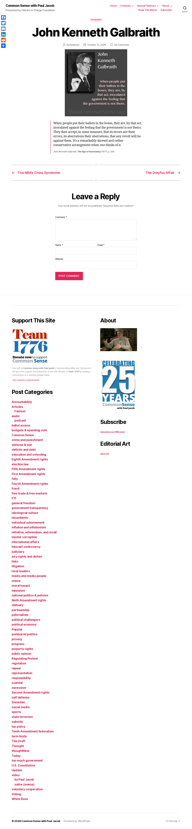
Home (113, 5)
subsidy (17, 721)
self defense (20, 697)
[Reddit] (3, 40)
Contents (125, 5)
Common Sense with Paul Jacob (30, 5)
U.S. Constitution (23, 765)
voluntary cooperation (27, 789)
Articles (17, 407)
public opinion (21, 653)
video (16, 775)
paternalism (20, 615)
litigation (18, 566)
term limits (19, 736)
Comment (61, 217)
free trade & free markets (29, 493)
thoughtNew (20, 751)
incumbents (20, 517)
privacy (17, 639)
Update (17, 770)
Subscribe (166, 9)
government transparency (30, 508)
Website (59, 259)
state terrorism (22, 717)
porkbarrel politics (25, 634)
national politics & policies (30, 595)
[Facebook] (3, 17)
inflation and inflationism (29, 527)
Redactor (74, 44)
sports (16, 712)
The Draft (18, 741)
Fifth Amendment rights (28, 469)
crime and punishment (27, 440)
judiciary (18, 551)
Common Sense (23, 435)
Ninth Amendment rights (29, 600)
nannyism (18, 590)
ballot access (21, 425)
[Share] (3, 45)
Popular (17, 629)
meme (16, 581)
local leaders (21, 571)
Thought (96, 19)
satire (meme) (24, 784)
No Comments (121, 44)
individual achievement (28, 522)
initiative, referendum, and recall (34, 532)
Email (100, 245)
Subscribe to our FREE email (112, 432)
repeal (16, 668)
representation (22, 673)
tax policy (18, 726)
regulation (19, 663)
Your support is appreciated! (25, 379)
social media (21, 707)
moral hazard (21, 585)
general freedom (23, 503)
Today (16, 755)
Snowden (18, 702)
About (165, 5)
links (15, 561)
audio (16, 416)
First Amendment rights (28, 474)
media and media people (29, 576)
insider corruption (24, 537)
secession (19, 687)
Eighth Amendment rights (30, 459)
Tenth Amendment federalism (33, 731)
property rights (22, 649)
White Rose (20, 799)
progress (18, 644)
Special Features (146, 5)
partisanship (20, 610)
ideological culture (25, 513)
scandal (17, 683)
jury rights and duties (27, 556)
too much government (27, 760)
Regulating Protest (25, 658)
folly (15, 479)
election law (20, 464)
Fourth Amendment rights (30, 483)
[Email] (3, 29)
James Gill (104, 454)
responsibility (21, 678)
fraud (15, 488)
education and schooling (29, 454)
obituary (17, 605)
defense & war (22, 445)
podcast (20, 420)
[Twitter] (3, 23)
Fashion (19, 411)
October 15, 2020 (96, 44)
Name (59, 245)
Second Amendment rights (31, 692)
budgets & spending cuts (29, 430)
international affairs (25, 542)
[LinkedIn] (3, 34)
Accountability (22, 402)
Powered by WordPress (77, 821)
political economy (24, 624)
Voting (16, 794)
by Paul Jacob (24, 779)
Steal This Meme (147, 9)
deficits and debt (24, 449)
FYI (14, 498)
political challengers (26, 619)
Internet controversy (26, 547)
